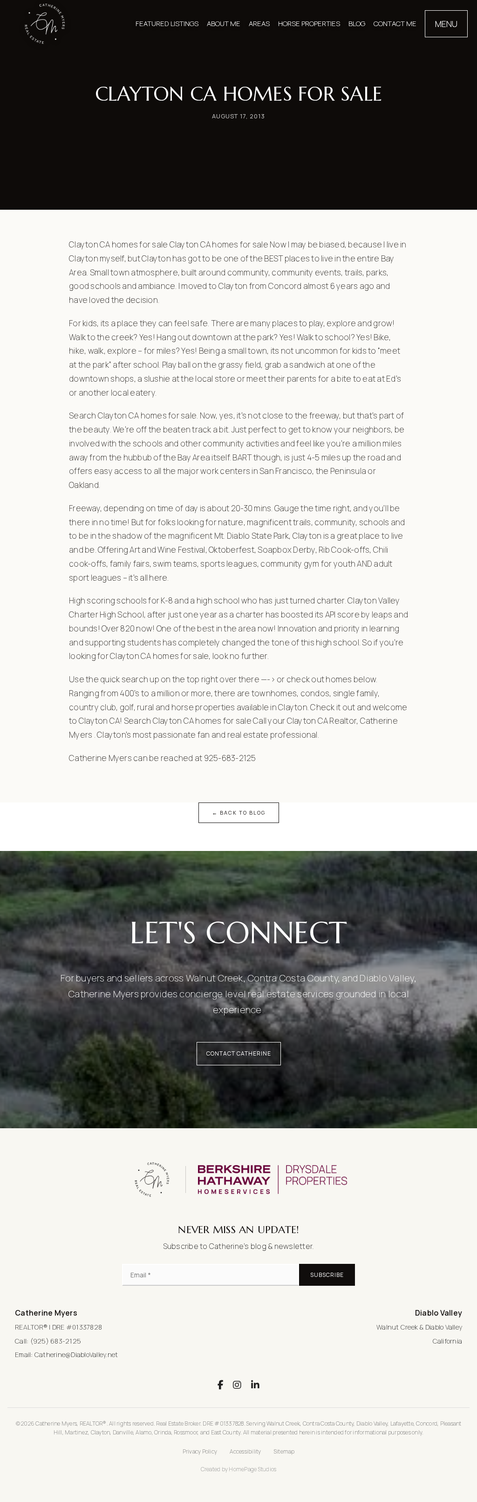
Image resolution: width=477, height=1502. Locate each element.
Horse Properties (309, 23)
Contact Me (395, 23)
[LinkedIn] (255, 1384)
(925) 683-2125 (56, 1341)
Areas (259, 23)
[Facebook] (221, 1384)
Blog (356, 23)
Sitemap (284, 1451)
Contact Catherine (238, 1053)
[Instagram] (237, 1384)
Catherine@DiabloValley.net (76, 1354)
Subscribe (327, 1275)
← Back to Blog (239, 812)
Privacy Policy (200, 1451)
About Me (223, 23)
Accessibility (245, 1451)
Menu (446, 23)
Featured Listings (167, 23)
